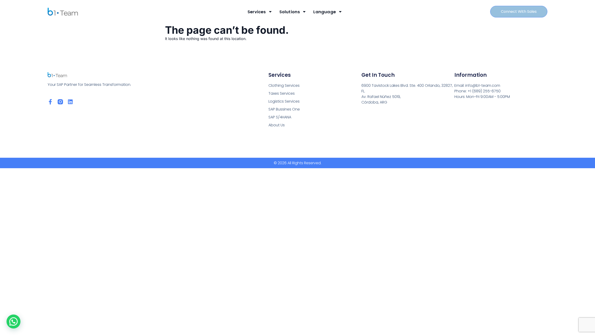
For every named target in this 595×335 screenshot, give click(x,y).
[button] (13, 321)
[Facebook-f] (50, 101)
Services (257, 12)
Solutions (289, 12)
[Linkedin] (70, 101)
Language (324, 12)
